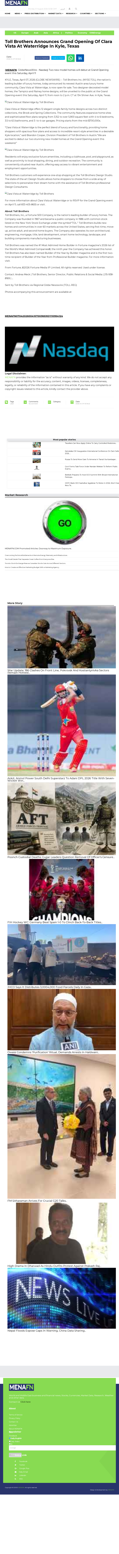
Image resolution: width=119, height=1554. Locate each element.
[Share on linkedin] (80, 58)
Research (70, 13)
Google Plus (24, 1468)
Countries (85, 13)
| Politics (68, 33)
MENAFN (11, 70)
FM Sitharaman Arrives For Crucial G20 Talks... (37, 1200)
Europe (25, 33)
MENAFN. (21, 1487)
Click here (26, 1402)
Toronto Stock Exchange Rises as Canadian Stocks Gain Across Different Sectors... (35, 563)
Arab (36, 33)
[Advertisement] (47, 22)
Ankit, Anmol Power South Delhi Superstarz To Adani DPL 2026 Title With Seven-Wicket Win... (60, 779)
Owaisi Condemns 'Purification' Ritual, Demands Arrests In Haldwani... (53, 1052)
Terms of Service (15, 1415)
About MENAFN (15, 1429)
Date (9, 57)
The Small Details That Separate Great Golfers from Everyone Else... (30, 559)
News (17, 13)
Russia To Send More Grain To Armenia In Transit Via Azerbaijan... (91, 459)
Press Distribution (34, 13)
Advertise (13, 1425)
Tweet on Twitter (58, 58)
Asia (45, 33)
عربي (62, 8)
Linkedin (22, 1475)
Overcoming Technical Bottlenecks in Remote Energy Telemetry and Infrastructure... (36, 555)
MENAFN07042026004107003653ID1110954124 (34, 316)
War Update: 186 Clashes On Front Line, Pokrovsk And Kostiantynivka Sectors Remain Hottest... (58, 671)
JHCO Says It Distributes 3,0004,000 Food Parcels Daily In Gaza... (49, 987)
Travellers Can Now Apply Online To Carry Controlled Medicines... (91, 443)
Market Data (54, 13)
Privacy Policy (14, 1418)
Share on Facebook (42, 58)
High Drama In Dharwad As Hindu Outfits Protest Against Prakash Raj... (54, 1266)
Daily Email (23, 1472)
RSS (21, 1479)
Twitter (22, 1465)
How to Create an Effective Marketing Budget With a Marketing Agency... (32, 567)
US (12, 33)
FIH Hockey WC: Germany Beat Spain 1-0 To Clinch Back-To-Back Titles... (54, 922)
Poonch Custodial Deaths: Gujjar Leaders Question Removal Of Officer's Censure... (61, 857)
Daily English (16, 1438)
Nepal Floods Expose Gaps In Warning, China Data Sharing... (46, 1330)
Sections (99, 13)
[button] (69, 8)
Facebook (23, 1461)
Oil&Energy (97, 33)
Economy (82, 33)
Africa (55, 33)
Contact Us (13, 1422)
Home (7, 13)
